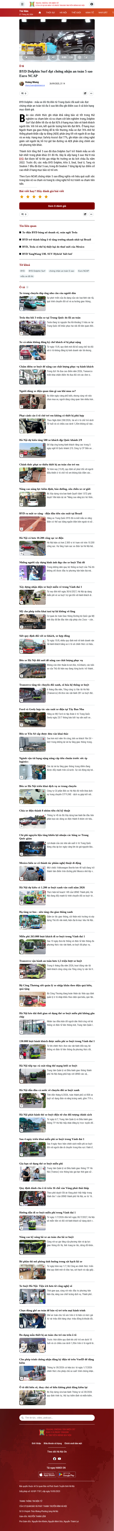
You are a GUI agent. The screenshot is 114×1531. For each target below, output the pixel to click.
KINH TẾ (90, 12)
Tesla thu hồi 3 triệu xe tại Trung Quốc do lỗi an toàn (49, 317)
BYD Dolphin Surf (37, 271)
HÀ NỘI (63, 12)
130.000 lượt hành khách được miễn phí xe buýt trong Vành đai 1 (57, 1041)
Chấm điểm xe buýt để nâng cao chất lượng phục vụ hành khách (56, 366)
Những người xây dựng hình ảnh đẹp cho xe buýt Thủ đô (52, 562)
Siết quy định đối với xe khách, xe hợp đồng (44, 635)
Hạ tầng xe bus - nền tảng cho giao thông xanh (46, 911)
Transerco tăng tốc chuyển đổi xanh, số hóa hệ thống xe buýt (54, 684)
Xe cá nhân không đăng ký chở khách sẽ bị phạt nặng (50, 342)
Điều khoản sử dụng (53, 1443)
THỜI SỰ (50, 12)
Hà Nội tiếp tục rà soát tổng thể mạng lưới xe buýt (48, 1065)
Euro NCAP (83, 271)
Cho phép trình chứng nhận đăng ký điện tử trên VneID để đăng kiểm (56, 1361)
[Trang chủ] (40, 12)
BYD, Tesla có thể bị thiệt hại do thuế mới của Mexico (53, 246)
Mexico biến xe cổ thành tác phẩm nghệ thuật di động (50, 862)
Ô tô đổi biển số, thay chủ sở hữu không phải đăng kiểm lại (53, 1387)
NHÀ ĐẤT (103, 12)
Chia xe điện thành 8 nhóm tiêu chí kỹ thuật (44, 810)
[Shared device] (85, 93)
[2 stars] (27, 197)
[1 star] (21, 197)
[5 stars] (46, 197)
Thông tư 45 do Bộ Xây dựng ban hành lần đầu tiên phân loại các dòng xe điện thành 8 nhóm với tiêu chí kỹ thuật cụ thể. (70, 817)
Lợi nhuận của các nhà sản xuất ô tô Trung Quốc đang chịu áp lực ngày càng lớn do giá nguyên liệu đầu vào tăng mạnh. (69, 845)
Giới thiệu (36, 1443)
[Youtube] (59, 1459)
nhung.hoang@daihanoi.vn (35, 85)
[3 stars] (33, 197)
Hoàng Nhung (32, 82)
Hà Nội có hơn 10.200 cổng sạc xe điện (41, 537)
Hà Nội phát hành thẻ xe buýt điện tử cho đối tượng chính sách (55, 1114)
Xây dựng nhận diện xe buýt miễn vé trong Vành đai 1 (50, 586)
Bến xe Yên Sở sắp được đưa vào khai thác (43, 733)
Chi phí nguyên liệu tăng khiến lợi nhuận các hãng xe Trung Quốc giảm (53, 837)
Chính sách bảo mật (73, 1443)
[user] (92, 4)
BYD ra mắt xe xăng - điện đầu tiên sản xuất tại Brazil (50, 513)
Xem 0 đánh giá (57, 205)
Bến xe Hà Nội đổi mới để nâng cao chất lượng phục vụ (51, 660)
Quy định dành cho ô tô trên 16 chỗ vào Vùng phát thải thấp (54, 1188)
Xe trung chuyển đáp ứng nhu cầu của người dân (47, 293)
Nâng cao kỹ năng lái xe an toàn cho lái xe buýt (46, 1236)
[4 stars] (40, 197)
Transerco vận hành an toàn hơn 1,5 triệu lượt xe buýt (50, 960)
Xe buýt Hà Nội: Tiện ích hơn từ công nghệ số (45, 1285)
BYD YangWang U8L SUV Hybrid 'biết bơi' (47, 253)
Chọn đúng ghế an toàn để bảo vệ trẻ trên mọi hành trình (52, 1310)
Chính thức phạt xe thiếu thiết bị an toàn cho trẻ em (49, 464)
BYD (21, 158)
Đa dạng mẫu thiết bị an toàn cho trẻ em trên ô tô (47, 1334)
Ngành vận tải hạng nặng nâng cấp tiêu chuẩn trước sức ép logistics (53, 760)
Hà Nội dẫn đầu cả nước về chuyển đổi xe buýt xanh (49, 1090)
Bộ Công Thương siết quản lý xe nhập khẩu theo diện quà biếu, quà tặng (55, 987)
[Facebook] (54, 1459)
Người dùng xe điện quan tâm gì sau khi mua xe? (47, 391)
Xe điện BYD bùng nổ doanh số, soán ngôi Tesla (49, 232)
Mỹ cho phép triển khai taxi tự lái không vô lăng (47, 611)
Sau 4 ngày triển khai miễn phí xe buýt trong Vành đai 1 (51, 1139)
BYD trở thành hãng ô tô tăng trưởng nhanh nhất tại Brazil (56, 239)
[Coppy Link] (91, 93)
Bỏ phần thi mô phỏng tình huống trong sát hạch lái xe (50, 1261)
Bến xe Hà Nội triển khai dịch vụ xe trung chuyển (47, 786)
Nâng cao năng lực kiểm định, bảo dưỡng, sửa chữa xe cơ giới (54, 488)
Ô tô (21, 66)
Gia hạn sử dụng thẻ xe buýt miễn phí (41, 1163)
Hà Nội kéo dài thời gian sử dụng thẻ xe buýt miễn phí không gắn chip (57, 1015)
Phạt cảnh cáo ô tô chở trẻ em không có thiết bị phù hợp (51, 415)
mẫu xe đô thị (26, 276)
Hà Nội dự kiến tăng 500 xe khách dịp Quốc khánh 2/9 (50, 439)
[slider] (57, 51)
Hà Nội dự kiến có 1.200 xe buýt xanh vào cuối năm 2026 (52, 887)
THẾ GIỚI (76, 12)
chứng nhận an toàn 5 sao (61, 271)
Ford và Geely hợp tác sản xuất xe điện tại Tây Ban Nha (51, 709)
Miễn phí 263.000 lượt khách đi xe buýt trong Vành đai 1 (52, 936)
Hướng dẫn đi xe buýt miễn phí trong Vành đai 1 (47, 1212)
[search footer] (22, 1417)
